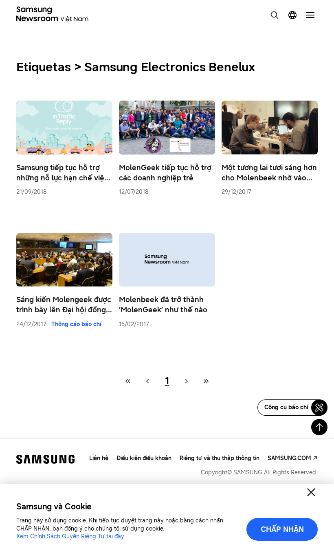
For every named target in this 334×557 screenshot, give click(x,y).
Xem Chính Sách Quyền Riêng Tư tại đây (70, 536)
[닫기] (311, 492)
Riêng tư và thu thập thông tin (219, 458)
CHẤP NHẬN (282, 529)
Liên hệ (98, 458)
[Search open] (274, 15)
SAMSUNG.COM (289, 458)
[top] (319, 427)
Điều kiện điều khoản (143, 458)
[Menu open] (310, 15)
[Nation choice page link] (292, 15)
